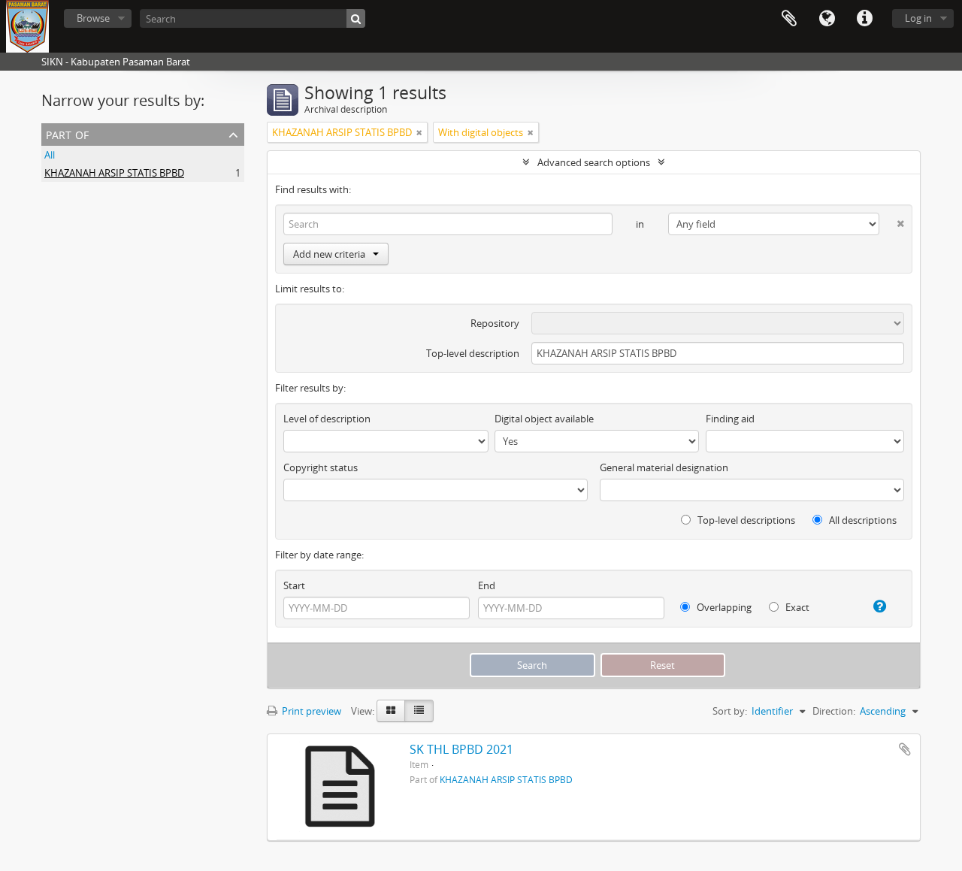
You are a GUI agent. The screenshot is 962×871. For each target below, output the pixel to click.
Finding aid (730, 418)
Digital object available (544, 418)
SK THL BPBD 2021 (461, 749)
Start (294, 585)
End (486, 585)
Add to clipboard (904, 749)
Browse (93, 18)
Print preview (310, 711)
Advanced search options (593, 162)
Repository (494, 323)
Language (827, 19)
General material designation (664, 467)
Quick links (864, 19)
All (49, 155)
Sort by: (729, 711)
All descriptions (862, 520)
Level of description (327, 418)
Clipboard (789, 19)
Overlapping (723, 607)
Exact (796, 607)
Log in (918, 18)
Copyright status (320, 467)
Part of (67, 133)
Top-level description (472, 353)
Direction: (833, 711)
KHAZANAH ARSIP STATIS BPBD (114, 173)
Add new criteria (329, 254)
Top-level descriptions (745, 520)
